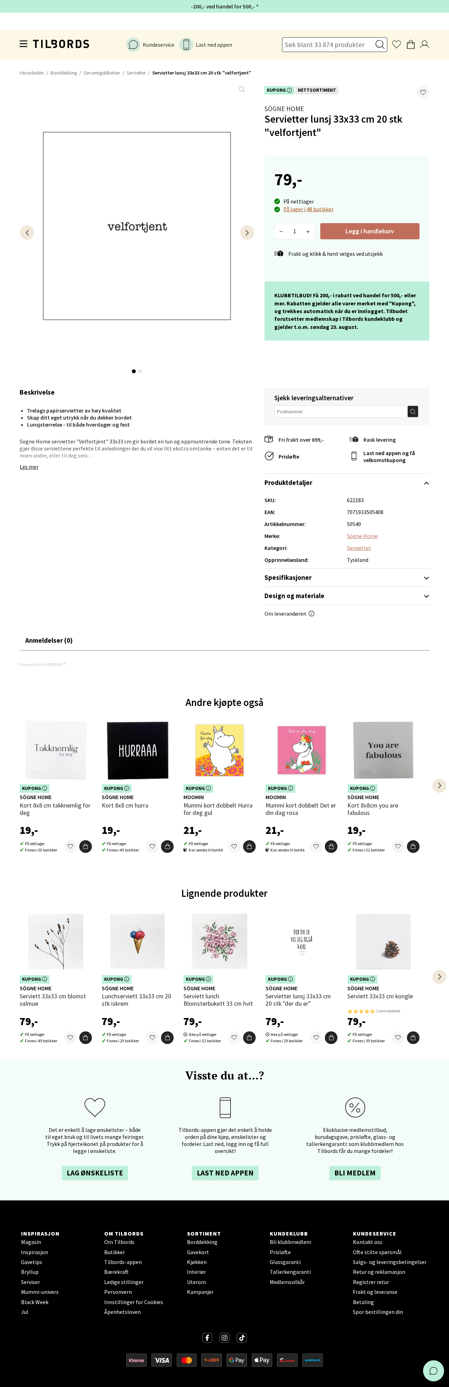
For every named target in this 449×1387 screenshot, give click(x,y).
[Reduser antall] (281, 231)
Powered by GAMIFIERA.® (43, 664)
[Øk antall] (308, 231)
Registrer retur (371, 1281)
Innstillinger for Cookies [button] (133, 1301)
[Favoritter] (70, 846)
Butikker (114, 1252)
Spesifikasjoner (287, 577)
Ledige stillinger (123, 1281)
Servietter (136, 73)
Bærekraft (116, 1271)
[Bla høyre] (247, 232)
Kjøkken (197, 1261)
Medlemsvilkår (287, 1281)
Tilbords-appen (123, 1261)
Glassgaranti (285, 1261)
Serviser (30, 1281)
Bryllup (30, 1271)
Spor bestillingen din (378, 1311)
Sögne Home (284, 108)
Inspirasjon (34, 1252)
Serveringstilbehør (101, 73)
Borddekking (64, 73)
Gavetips (31, 1261)
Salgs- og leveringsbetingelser (390, 1261)
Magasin (31, 1241)
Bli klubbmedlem (290, 1241)
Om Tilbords (119, 1241)
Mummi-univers (40, 1291)
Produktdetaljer (288, 482)
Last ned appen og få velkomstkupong (389, 456)
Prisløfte (289, 456)
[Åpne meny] (24, 45)
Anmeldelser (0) (49, 640)
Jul (24, 1311)
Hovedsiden (32, 73)
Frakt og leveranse (375, 1291)
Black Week (34, 1301)
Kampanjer (200, 1291)
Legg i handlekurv (370, 231)
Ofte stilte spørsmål (377, 1252)
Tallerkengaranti (290, 1271)
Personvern (118, 1291)
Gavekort (198, 1252)
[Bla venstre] (27, 232)
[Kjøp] (85, 846)
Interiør (196, 1271)
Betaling (363, 1301)
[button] (423, 92)
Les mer (29, 466)
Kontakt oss (367, 1241)
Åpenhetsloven (122, 1311)
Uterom (196, 1281)
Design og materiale (294, 595)
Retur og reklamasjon (379, 1271)
